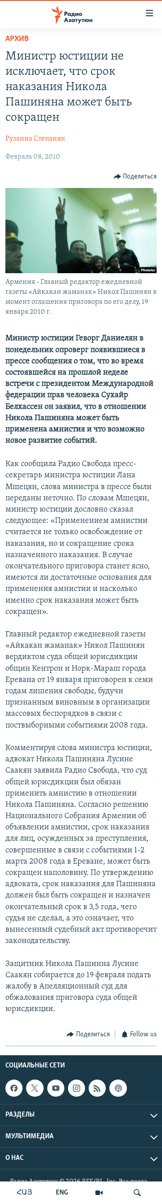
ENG (62, 1192)
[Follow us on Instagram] (76, 1088)
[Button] (135, 177)
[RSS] (97, 1088)
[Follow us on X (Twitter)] (34, 1088)
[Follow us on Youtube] (55, 1088)
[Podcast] (117, 1088)
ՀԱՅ (24, 1192)
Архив (17, 39)
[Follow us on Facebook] (13, 1088)
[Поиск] (137, 1192)
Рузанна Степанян (35, 138)
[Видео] (99, 1192)
